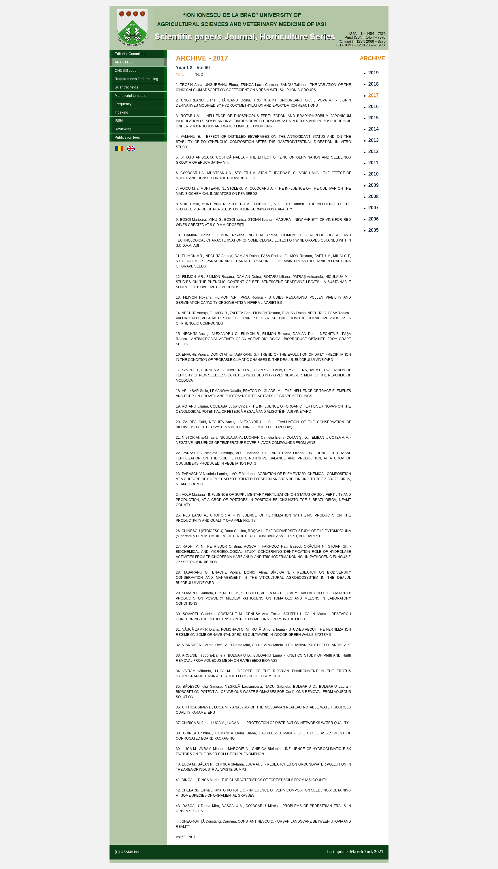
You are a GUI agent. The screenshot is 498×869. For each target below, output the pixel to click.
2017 (373, 95)
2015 (373, 117)
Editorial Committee (130, 54)
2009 (373, 185)
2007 (373, 207)
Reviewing (123, 129)
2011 (373, 162)
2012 (373, 151)
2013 (373, 140)
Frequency (123, 104)
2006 (373, 218)
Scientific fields (126, 87)
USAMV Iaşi (130, 852)
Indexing (121, 112)
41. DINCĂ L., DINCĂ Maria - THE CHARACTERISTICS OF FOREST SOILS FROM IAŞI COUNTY (251, 780)
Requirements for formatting (136, 79)
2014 (373, 129)
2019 (373, 72)
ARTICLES (123, 62)
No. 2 (199, 74)
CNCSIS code (126, 71)
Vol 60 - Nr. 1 (186, 837)
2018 (373, 84)
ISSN (119, 121)
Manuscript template (130, 96)
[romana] (119, 150)
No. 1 (180, 74)
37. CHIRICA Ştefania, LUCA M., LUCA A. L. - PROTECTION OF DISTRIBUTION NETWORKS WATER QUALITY (262, 723)
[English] (131, 150)
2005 (373, 230)
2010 (373, 173)
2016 (373, 106)
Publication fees (127, 137)
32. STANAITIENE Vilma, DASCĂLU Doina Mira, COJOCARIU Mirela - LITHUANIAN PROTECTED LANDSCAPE (263, 645)
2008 (373, 196)
